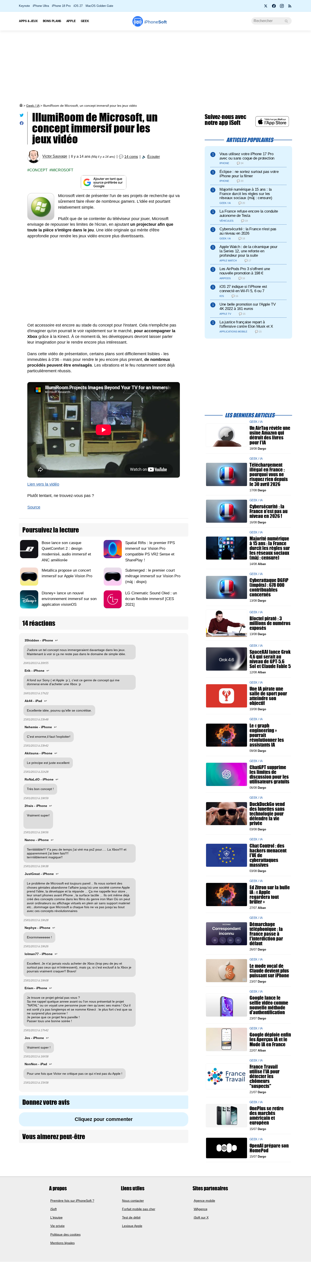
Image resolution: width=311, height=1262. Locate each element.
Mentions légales (62, 1243)
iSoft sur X (201, 1217)
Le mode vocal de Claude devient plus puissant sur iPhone (269, 970)
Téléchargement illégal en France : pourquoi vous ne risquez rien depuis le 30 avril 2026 (269, 474)
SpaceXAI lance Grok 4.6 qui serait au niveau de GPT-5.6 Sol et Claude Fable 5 (270, 659)
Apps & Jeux (28, 21)
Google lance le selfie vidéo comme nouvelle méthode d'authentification (269, 1005)
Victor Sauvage (54, 156)
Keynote (24, 6)
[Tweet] (21, 116)
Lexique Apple (132, 1226)
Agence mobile (204, 1200)
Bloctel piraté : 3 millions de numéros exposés (270, 623)
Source (33, 507)
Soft (155, 22)
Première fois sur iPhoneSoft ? (72, 1200)
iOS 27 (78, 6)
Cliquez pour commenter (104, 1119)
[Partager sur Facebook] (21, 124)
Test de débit (131, 1217)
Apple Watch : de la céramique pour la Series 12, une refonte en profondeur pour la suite (248, 251)
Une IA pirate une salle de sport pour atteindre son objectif (268, 695)
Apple (71, 21)
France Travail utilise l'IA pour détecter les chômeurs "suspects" (265, 1076)
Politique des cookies (65, 1234)
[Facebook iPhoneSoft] (274, 7)
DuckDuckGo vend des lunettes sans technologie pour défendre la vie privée (267, 813)
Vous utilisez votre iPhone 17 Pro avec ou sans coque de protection (246, 156)
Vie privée (57, 1226)
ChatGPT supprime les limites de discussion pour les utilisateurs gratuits (269, 774)
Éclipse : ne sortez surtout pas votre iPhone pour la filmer (248, 174)
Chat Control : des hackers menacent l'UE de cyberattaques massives (268, 855)
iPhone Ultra (41, 6)
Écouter (153, 157)
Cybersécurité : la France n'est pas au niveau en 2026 (247, 231)
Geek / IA (32, 105)
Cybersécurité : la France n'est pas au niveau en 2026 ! (269, 511)
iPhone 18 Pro (61, 6)
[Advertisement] (155, 67)
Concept (38, 170)
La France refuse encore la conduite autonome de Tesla (248, 213)
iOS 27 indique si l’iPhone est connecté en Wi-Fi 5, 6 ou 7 (243, 288)
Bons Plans (52, 21)
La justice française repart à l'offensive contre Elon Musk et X (246, 324)
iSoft (53, 1209)
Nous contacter (133, 1200)
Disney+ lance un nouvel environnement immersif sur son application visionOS (69, 599)
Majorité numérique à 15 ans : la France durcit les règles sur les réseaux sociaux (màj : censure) (245, 193)
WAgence (200, 1209)
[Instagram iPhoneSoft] (282, 7)
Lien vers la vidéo (43, 484)
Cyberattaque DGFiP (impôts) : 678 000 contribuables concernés (269, 587)
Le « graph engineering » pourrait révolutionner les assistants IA (267, 735)
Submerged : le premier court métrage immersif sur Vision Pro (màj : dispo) (152, 576)
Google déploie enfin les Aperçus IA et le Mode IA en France (270, 1039)
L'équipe (56, 1217)
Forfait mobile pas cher (138, 1209)
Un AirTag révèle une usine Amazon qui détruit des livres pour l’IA (270, 435)
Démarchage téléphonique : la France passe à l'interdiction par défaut (266, 934)
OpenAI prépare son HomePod (269, 1148)
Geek (85, 21)
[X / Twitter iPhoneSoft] (266, 7)
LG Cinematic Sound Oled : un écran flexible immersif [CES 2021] (151, 599)
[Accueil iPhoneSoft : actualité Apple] (21, 105)
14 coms (131, 157)
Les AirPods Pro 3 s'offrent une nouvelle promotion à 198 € (244, 271)
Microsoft (62, 170)
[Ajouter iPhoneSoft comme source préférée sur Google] (103, 182)
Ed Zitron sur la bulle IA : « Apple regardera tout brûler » (270, 894)
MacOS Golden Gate (99, 6)
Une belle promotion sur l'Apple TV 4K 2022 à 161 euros (247, 306)
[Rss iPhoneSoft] (290, 7)
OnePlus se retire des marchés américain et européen (267, 1115)
